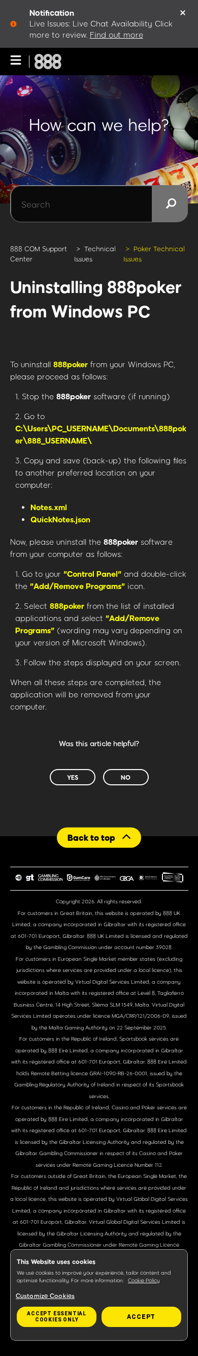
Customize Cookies (45, 1295)
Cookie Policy (144, 1280)
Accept (141, 1316)
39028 (164, 947)
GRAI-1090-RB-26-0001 (118, 1073)
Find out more (116, 34)
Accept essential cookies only (56, 1316)
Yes (72, 777)
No (125, 777)
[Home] (48, 61)
